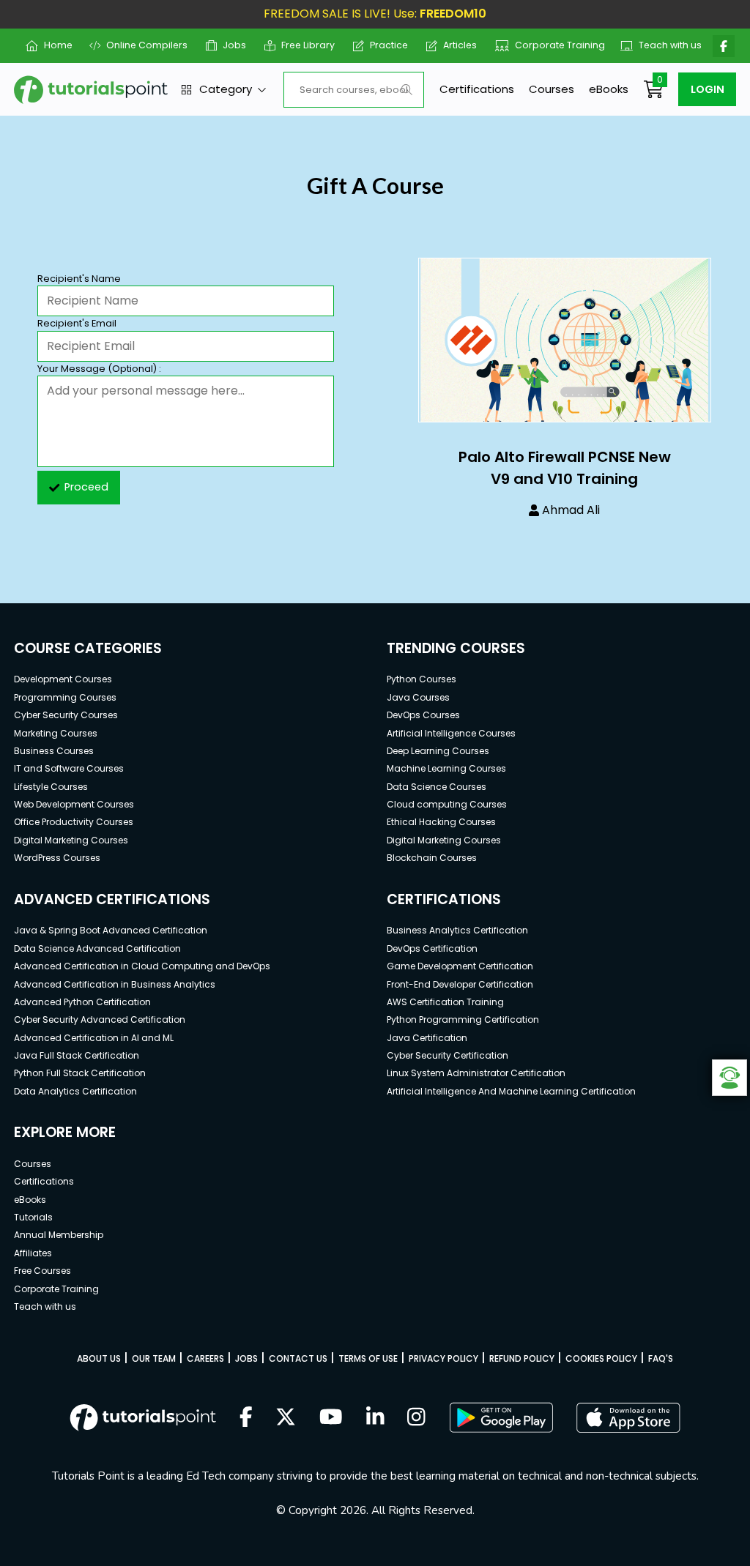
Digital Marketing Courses (71, 840)
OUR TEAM (154, 1358)
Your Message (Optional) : (99, 368)
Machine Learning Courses (446, 768)
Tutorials (33, 1217)
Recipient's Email (76, 323)
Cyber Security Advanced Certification (99, 1019)
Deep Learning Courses (438, 751)
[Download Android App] (501, 1417)
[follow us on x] (285, 1418)
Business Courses (54, 751)
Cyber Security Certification (447, 1055)
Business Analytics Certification (457, 930)
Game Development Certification (460, 966)
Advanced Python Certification (82, 1002)
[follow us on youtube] (331, 1418)
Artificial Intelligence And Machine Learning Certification (511, 1091)
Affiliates (33, 1253)
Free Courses (42, 1270)
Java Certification (427, 1038)
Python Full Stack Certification (80, 1073)
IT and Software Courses (69, 768)
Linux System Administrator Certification (476, 1073)
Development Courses (63, 679)
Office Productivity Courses (73, 822)
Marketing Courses (55, 733)
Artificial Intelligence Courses (451, 733)
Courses (551, 89)
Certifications (476, 89)
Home (52, 45)
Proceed (86, 487)
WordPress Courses (57, 857)
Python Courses (421, 679)
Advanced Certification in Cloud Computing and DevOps (142, 966)
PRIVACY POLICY (443, 1358)
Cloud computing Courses (447, 804)
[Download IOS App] (628, 1418)
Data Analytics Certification (75, 1091)
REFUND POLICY (521, 1358)
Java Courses (418, 697)
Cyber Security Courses (66, 715)
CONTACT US (298, 1358)
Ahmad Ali (571, 510)
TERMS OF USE (368, 1358)
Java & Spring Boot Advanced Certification (110, 930)
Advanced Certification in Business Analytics (114, 984)
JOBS (246, 1358)
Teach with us (664, 45)
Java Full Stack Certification (76, 1055)
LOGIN (707, 89)
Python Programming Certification (463, 1019)
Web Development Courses (74, 804)
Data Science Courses (436, 786)
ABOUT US (99, 1358)
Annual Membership (58, 1234)
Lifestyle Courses (51, 786)
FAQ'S (660, 1358)
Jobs (229, 45)
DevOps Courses (423, 715)
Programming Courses (65, 697)
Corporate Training (553, 45)
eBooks (608, 89)
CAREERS (205, 1358)
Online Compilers (141, 45)
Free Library (302, 45)
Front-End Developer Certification (460, 984)
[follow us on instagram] (416, 1418)
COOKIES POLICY (601, 1358)
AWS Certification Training (445, 1002)
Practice (383, 45)
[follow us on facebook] (246, 1418)
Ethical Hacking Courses (441, 822)
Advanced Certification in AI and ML (94, 1038)
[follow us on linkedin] (375, 1418)
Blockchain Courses (432, 857)
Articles (454, 45)
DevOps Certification (432, 948)
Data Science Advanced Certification (97, 948)
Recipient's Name (79, 278)
